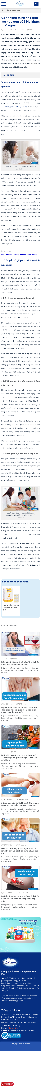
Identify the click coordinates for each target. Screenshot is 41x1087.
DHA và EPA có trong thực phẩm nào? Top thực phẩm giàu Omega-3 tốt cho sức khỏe (19, 757)
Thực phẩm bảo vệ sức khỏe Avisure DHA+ (11, 607)
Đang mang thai (13, 10)
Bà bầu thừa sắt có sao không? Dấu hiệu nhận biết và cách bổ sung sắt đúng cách (20, 898)
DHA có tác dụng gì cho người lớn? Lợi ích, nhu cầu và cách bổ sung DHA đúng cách (19, 851)
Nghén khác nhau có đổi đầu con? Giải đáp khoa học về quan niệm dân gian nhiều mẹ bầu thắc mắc (19, 710)
